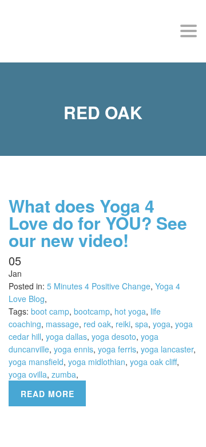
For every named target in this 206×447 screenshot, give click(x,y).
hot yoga (130, 311)
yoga (162, 324)
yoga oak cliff (153, 361)
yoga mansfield (36, 361)
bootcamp (92, 311)
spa (141, 324)
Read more (47, 393)
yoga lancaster (167, 349)
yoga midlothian (96, 361)
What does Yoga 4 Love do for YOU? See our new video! (98, 222)
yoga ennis (73, 349)
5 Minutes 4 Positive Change (98, 286)
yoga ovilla (28, 374)
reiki (123, 324)
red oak (97, 324)
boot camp (50, 311)
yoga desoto (114, 336)
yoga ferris (117, 349)
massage (62, 324)
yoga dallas (66, 336)
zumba (64, 374)
